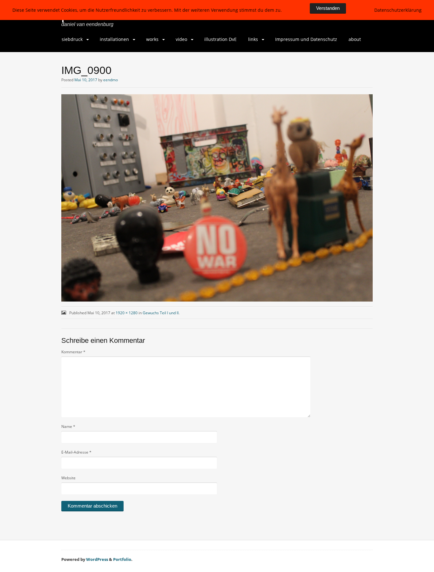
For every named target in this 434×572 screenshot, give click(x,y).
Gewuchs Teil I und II (161, 313)
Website (68, 478)
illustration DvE (220, 39)
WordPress (97, 559)
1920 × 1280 (127, 313)
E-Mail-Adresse (76, 452)
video (181, 39)
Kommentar (73, 352)
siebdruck (72, 39)
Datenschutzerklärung (398, 10)
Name (68, 426)
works (152, 39)
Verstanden (328, 8)
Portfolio (122, 559)
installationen (114, 39)
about (355, 39)
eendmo (110, 80)
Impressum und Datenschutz (306, 39)
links (253, 39)
